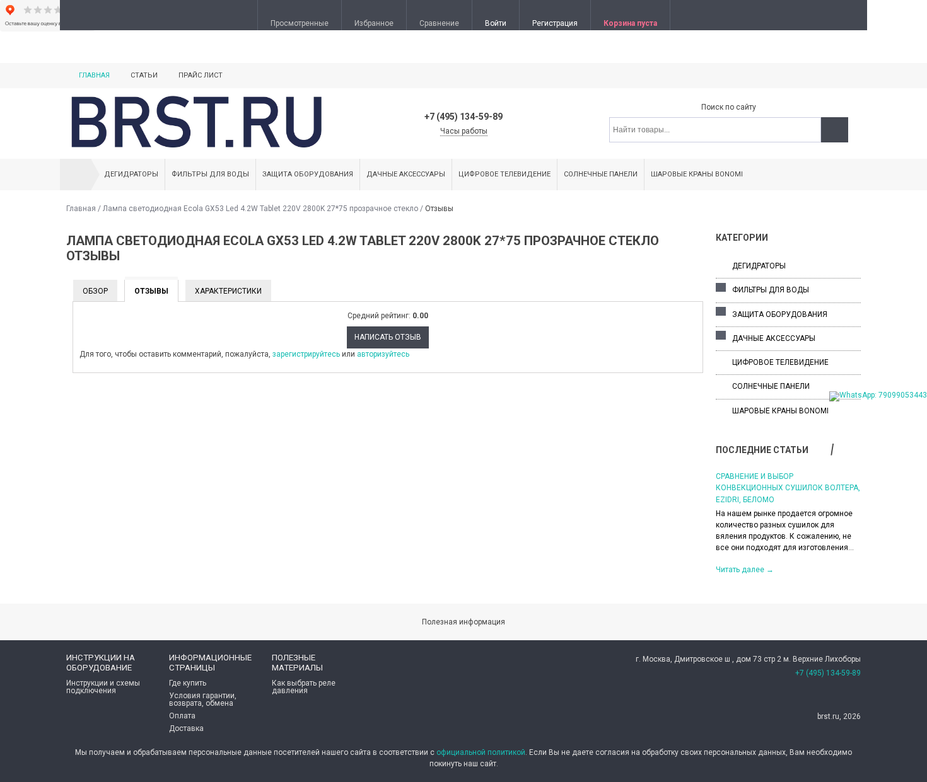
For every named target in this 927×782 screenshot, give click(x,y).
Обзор (95, 291)
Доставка (186, 728)
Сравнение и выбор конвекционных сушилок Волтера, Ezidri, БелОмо (788, 488)
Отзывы (151, 291)
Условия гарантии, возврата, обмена (202, 699)
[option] (788, 522)
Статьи (144, 75)
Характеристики (228, 291)
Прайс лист (200, 75)
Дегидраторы (131, 174)
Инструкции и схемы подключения (103, 687)
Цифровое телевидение (504, 174)
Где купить (187, 683)
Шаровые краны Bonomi (697, 174)
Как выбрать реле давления (303, 687)
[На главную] (75, 174)
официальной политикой (480, 752)
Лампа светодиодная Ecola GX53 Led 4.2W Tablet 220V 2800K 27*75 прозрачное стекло (260, 208)
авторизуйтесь (383, 354)
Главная (94, 75)
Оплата (182, 715)
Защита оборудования (307, 174)
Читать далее (745, 569)
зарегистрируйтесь (306, 354)
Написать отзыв (387, 337)
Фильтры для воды (210, 174)
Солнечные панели (601, 174)
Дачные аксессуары (405, 174)
